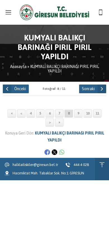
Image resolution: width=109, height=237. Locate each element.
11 (97, 113)
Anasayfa (18, 66)
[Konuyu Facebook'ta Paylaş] (47, 152)
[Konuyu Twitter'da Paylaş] (54, 152)
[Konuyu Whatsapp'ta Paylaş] (62, 152)
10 (87, 113)
